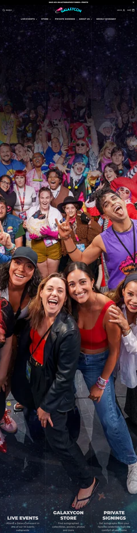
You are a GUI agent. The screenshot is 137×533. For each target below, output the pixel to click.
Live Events (28, 19)
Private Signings (65, 19)
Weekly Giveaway (106, 19)
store (44, 19)
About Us (84, 19)
